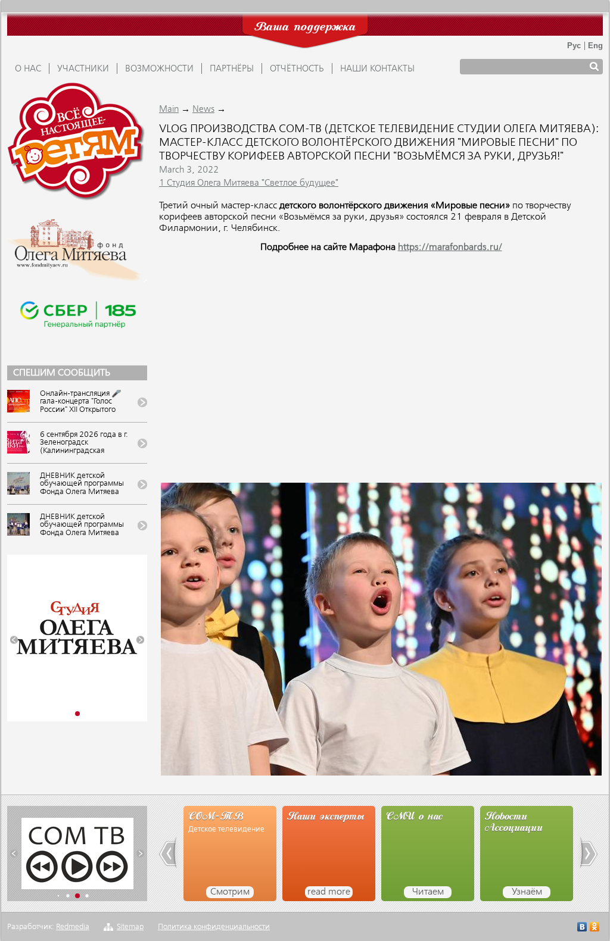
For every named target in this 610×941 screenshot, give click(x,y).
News (203, 109)
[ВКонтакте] (582, 928)
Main (169, 109)
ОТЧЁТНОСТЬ (297, 69)
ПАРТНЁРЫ (232, 69)
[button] (14, 640)
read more (328, 892)
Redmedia (72, 927)
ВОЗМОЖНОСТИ (159, 69)
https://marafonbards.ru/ (450, 247)
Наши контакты (377, 69)
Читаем (428, 892)
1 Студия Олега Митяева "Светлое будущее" (248, 183)
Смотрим (230, 892)
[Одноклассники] (595, 928)
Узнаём (527, 892)
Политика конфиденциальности (214, 927)
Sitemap (130, 927)
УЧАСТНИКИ (83, 69)
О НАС (28, 69)
